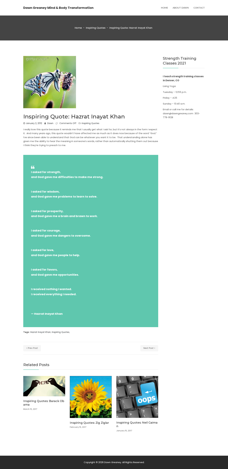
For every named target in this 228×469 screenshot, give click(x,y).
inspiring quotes (60, 332)
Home (164, 7)
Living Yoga (169, 86)
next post (148, 348)
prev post (33, 348)
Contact (199, 7)
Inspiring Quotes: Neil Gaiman (137, 424)
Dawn (50, 123)
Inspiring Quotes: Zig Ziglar (89, 423)
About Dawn (181, 7)
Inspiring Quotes (95, 28)
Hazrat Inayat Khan (40, 332)
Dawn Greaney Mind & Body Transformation (58, 8)
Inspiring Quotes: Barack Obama (43, 402)
